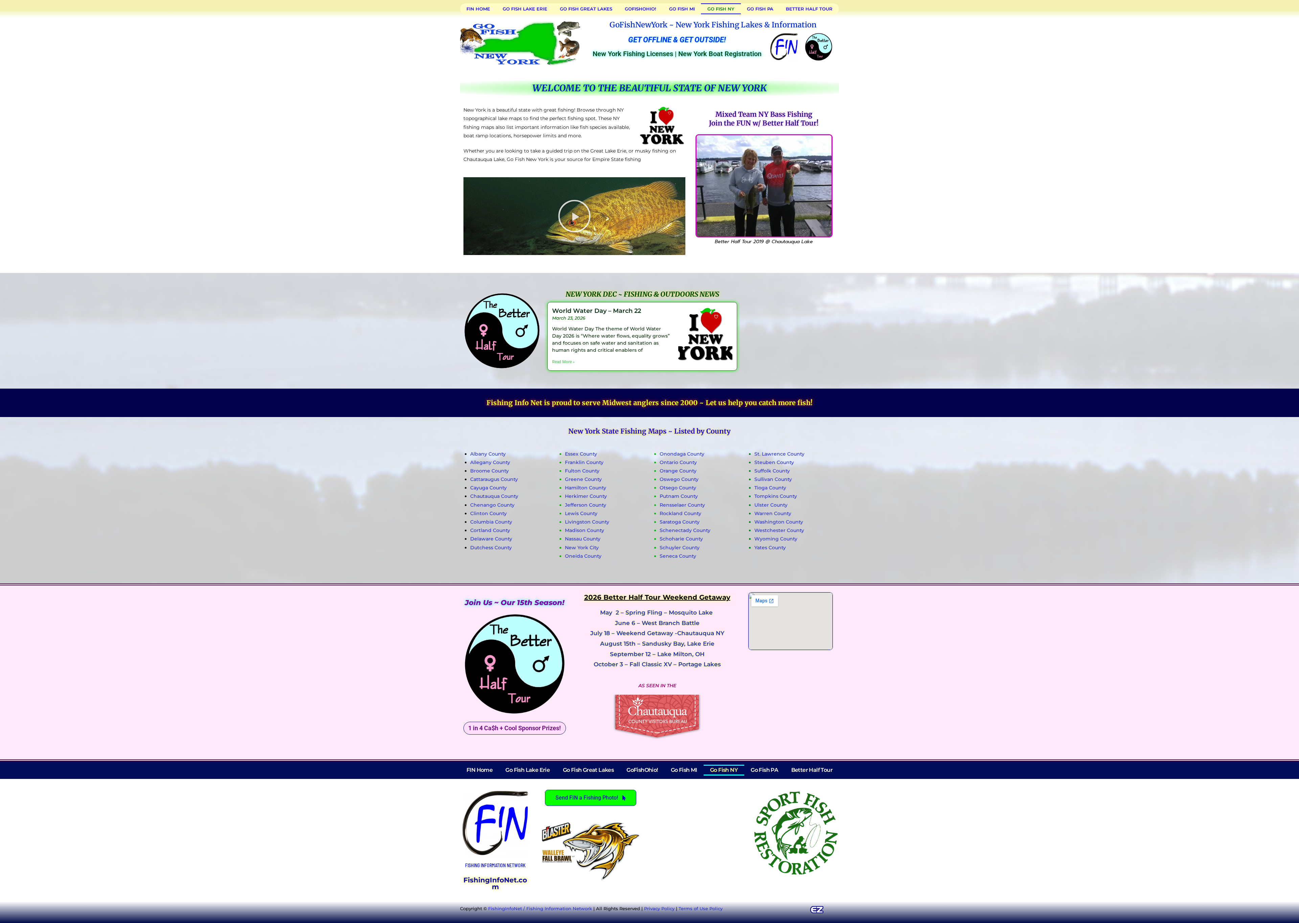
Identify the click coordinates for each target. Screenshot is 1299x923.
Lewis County (581, 513)
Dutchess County (491, 548)
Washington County (778, 522)
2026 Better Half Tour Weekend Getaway (657, 597)
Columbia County (491, 522)
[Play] (574, 216)
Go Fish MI (682, 8)
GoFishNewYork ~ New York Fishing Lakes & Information (713, 24)
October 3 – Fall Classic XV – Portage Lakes (657, 664)
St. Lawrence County (779, 454)
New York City (582, 548)
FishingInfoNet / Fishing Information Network (540, 908)
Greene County (583, 479)
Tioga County (770, 488)
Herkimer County (586, 496)
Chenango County (492, 505)
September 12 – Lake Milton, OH (657, 654)
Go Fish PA (760, 8)
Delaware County (491, 539)
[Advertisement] (788, 329)
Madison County (584, 530)
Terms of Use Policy (701, 908)
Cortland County (490, 530)
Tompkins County (775, 496)
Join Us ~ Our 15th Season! (514, 602)
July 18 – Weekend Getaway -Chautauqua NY (657, 633)
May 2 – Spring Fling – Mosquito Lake (657, 612)
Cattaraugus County (494, 479)
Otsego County (678, 488)
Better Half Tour (809, 8)
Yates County (770, 548)
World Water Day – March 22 (596, 311)
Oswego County (679, 479)
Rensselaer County (682, 505)
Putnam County (679, 496)
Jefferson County (585, 505)
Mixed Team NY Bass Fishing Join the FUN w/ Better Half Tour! (764, 118)
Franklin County (584, 462)
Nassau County (582, 539)
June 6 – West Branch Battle (657, 623)
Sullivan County (773, 479)
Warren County (772, 513)
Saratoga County (680, 522)
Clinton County (488, 513)
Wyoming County (775, 539)
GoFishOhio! (640, 8)
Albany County (488, 454)
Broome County (489, 471)
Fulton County (582, 471)
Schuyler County (680, 548)
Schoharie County (681, 539)
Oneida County (583, 556)
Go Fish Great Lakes (586, 8)
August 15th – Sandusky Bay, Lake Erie (657, 643)
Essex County (581, 454)
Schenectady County (685, 530)
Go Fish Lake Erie (525, 8)
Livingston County (587, 522)
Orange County (678, 471)
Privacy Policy (659, 908)
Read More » (563, 362)
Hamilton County (585, 488)
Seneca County (678, 556)
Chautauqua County (494, 496)
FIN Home (478, 8)
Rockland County (680, 513)
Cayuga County (488, 488)
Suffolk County (772, 471)
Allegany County (490, 462)
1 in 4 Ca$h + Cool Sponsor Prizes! (514, 728)
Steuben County (774, 462)
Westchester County (779, 530)
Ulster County (771, 505)
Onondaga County (682, 454)
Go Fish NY (720, 8)
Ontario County (678, 462)
